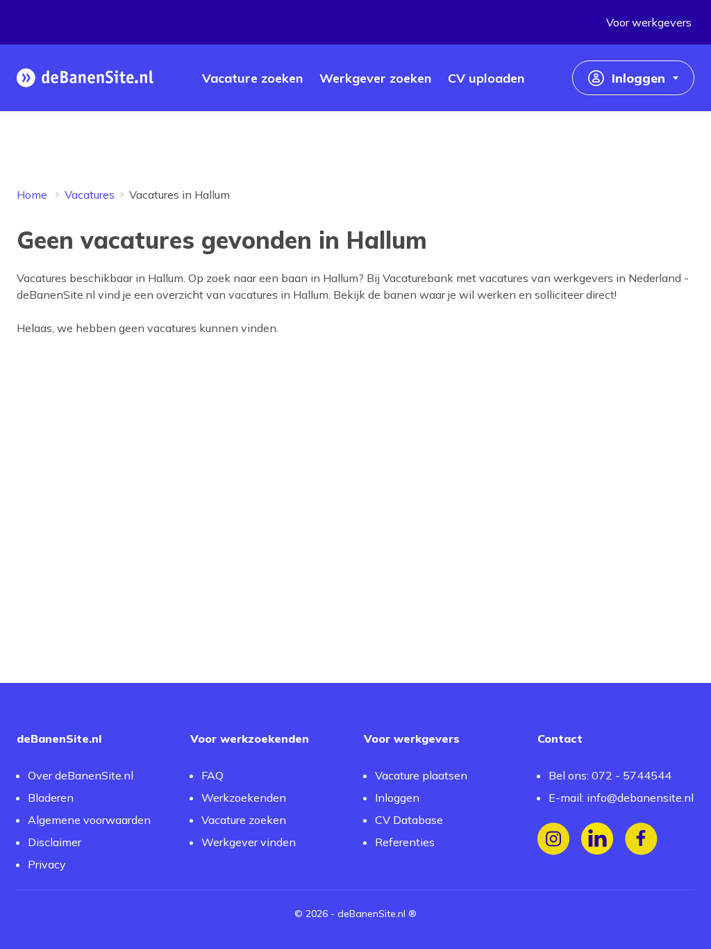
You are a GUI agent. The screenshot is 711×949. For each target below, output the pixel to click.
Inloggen (397, 797)
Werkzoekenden (243, 797)
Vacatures (90, 194)
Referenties (405, 842)
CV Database (409, 820)
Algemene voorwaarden (89, 820)
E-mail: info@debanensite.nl (621, 797)
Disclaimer (54, 842)
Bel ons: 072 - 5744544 (610, 775)
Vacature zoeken (243, 820)
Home (32, 194)
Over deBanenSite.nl (80, 775)
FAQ (212, 775)
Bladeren (51, 797)
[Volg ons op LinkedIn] (597, 839)
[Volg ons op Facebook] (641, 839)
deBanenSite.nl (371, 913)
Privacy (47, 864)
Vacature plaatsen (421, 775)
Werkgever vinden (248, 842)
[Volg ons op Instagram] (553, 839)
